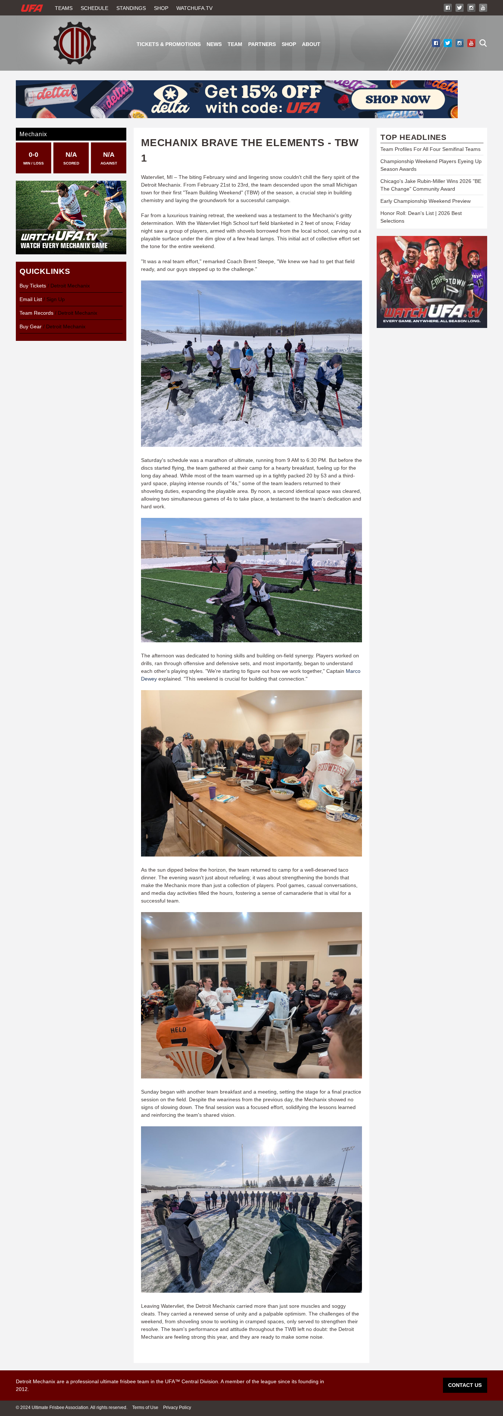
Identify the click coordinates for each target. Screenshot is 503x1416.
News (214, 44)
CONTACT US (465, 1385)
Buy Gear (31, 326)
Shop (161, 8)
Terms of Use (145, 1407)
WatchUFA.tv (194, 8)
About (311, 44)
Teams (64, 8)
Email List (31, 299)
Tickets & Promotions (169, 44)
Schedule (94, 8)
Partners (262, 44)
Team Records (36, 313)
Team (235, 44)
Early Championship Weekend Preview (425, 201)
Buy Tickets (33, 286)
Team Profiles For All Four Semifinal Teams (430, 149)
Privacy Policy (177, 1407)
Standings (131, 8)
